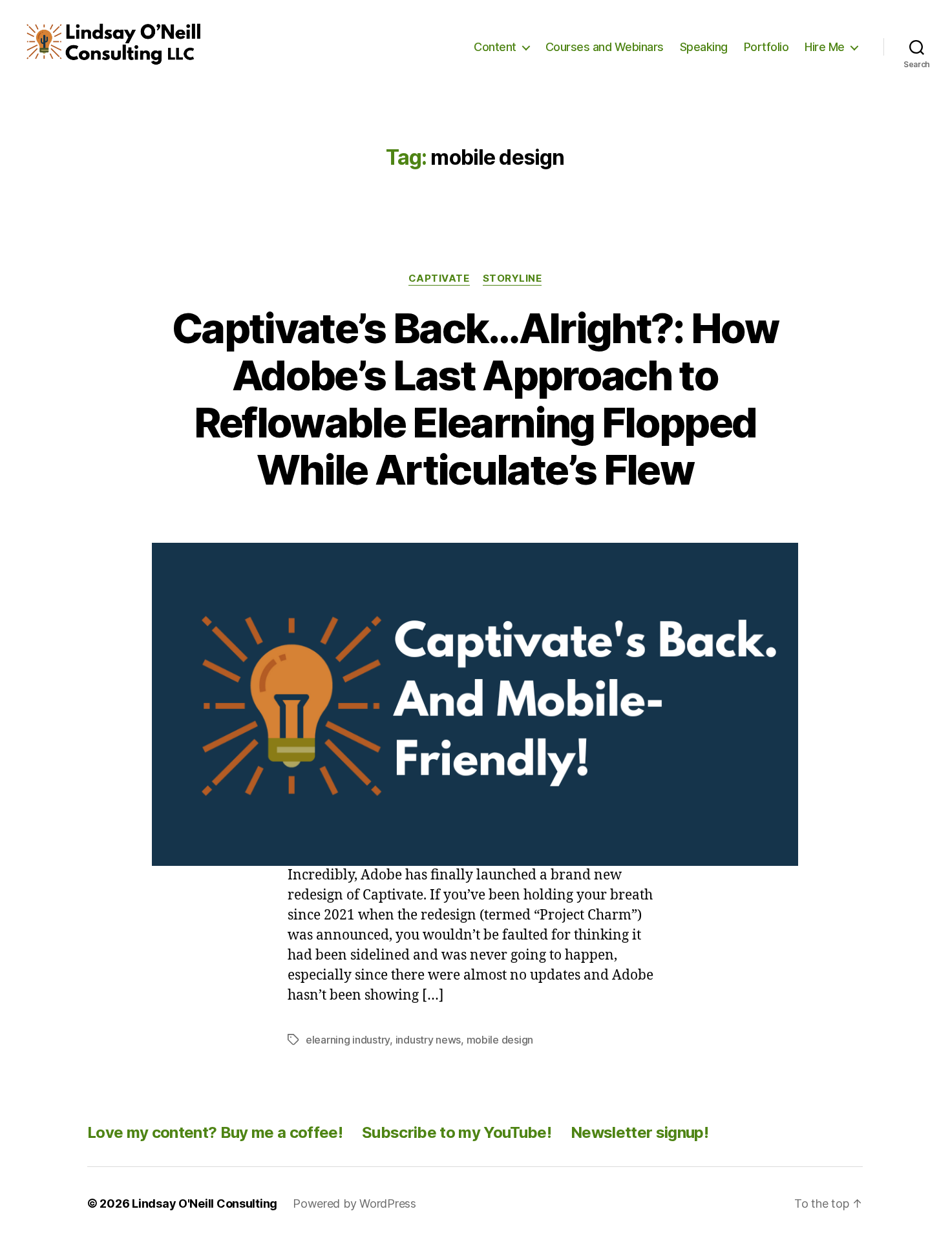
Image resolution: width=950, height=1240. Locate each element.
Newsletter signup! (639, 1132)
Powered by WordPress (354, 1203)
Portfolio (766, 47)
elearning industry (348, 1039)
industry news (428, 1039)
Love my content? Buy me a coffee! (215, 1132)
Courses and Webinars (604, 47)
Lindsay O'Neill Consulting (204, 1203)
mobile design (500, 1039)
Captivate (439, 278)
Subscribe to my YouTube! (456, 1132)
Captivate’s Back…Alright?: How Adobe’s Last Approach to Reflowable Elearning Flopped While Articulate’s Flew (475, 398)
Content (495, 47)
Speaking (704, 47)
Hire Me (825, 47)
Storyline (512, 278)
